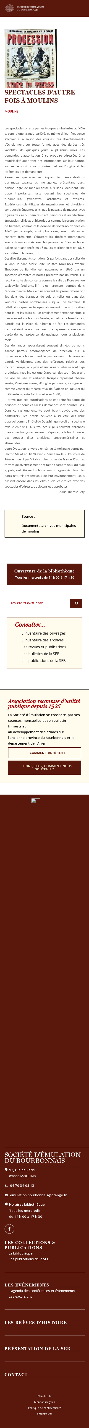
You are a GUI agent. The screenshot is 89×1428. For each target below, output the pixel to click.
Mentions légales (44, 1402)
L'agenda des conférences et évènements (42, 1290)
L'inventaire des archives (42, 640)
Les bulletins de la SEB (40, 653)
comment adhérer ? (47, 753)
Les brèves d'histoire (36, 1322)
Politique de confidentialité (44, 1408)
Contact (16, 1374)
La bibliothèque (21, 1253)
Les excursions (20, 1296)
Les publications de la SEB (43, 660)
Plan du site (44, 1396)
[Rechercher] (76, 603)
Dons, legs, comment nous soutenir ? (47, 767)
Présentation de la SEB (38, 1348)
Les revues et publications (43, 646)
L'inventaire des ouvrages (43, 633)
